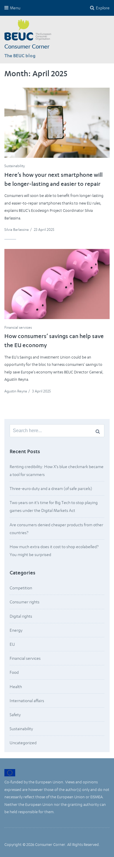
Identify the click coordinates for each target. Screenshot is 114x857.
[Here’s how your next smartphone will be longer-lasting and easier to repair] (57, 123)
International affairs (27, 700)
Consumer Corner (26, 47)
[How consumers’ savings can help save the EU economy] (57, 284)
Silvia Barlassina (16, 229)
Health (16, 686)
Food (14, 672)
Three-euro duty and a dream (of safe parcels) (51, 488)
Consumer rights (24, 601)
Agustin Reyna (15, 391)
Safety (15, 714)
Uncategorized (23, 742)
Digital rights (21, 616)
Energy (16, 630)
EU (12, 644)
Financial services (18, 327)
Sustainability (14, 166)
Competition (21, 587)
